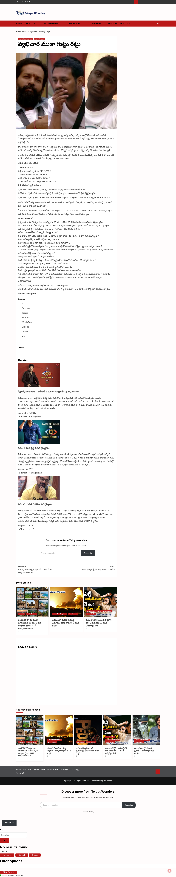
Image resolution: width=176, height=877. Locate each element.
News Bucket (75, 23)
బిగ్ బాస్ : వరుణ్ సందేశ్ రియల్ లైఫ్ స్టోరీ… (35, 504)
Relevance (7, 855)
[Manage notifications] (169, 871)
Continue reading (88, 812)
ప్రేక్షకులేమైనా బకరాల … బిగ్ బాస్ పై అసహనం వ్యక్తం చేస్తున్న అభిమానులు (48, 392)
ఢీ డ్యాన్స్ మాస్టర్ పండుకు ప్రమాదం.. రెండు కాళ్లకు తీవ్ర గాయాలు (144, 750)
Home (19, 23)
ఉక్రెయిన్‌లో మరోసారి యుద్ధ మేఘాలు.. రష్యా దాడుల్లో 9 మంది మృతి (65, 623)
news (25, 32)
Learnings (96, 23)
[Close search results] (4, 840)
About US (125, 23)
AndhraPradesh (39, 39)
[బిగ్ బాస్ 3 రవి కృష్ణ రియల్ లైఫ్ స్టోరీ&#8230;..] (39, 431)
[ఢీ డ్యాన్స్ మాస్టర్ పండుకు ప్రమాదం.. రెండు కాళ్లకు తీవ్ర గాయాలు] (146, 730)
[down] (38, 24)
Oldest (35, 855)
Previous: (35, 569)
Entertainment (52, 23)
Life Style (30, 23)
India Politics (91, 611)
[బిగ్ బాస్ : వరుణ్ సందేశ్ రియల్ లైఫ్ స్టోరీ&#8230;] (39, 488)
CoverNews (96, 781)
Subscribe (88, 553)
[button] (158, 23)
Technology (110, 23)
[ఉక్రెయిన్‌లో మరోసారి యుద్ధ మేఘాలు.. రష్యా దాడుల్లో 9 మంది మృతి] (66, 602)
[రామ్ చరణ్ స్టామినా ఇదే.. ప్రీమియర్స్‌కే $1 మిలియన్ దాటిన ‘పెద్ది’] (88, 730)
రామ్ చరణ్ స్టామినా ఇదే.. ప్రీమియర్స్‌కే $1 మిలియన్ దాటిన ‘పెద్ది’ (87, 750)
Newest (21, 855)
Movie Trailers (90, 742)
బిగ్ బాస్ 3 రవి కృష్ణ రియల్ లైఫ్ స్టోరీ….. (34, 448)
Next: (98, 568)
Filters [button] (6, 852)
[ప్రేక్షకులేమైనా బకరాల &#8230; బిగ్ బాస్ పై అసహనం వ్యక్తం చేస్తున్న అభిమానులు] (39, 375)
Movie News (80, 742)
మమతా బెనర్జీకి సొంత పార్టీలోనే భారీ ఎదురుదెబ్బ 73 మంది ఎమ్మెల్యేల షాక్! (98, 623)
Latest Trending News (25, 39)
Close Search (8, 872)
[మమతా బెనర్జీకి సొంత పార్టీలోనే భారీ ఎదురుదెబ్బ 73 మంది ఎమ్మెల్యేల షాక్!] (100, 602)
